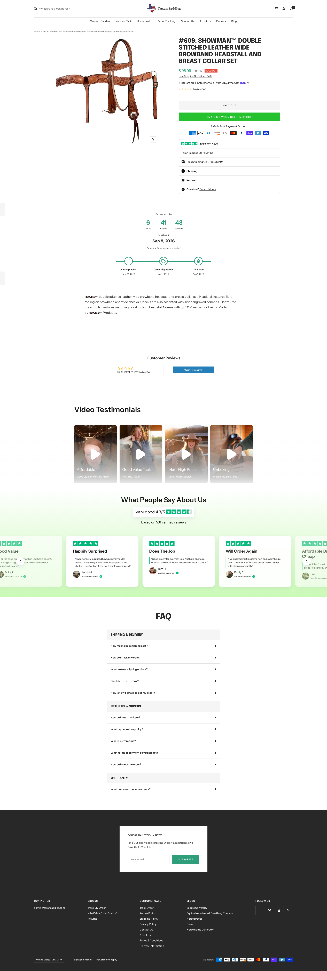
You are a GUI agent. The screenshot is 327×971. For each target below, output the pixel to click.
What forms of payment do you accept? (134, 752)
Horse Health (144, 21)
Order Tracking (166, 21)
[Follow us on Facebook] (260, 910)
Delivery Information (152, 946)
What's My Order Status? (102, 913)
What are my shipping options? (129, 669)
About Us (205, 21)
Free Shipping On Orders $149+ (195, 76)
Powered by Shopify (106, 959)
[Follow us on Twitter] (269, 910)
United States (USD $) (47, 959)
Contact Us (187, 21)
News (190, 924)
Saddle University (197, 907)
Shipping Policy (149, 918)
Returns (92, 918)
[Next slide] (306, 561)
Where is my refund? (123, 741)
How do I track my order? (126, 657)
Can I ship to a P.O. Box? (125, 681)
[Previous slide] (20, 561)
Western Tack (123, 21)
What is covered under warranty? (131, 789)
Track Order (147, 907)
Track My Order (97, 907)
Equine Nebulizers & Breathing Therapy (210, 913)
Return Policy (148, 913)
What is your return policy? (127, 729)
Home (37, 31)
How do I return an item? (125, 717)
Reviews (221, 21)
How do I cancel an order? (126, 764)
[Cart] (291, 8)
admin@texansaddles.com (49, 907)
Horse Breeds (194, 918)
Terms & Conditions (151, 940)
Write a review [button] (193, 370)
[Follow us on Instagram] (279, 910)
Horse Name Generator (200, 929)
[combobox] (64, 8)
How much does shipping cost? (129, 645)
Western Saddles (100, 21)
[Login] (283, 8)
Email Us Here (207, 189)
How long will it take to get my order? (133, 692)
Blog (234, 21)
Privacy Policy (148, 924)
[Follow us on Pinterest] (288, 910)
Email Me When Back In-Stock (229, 117)
